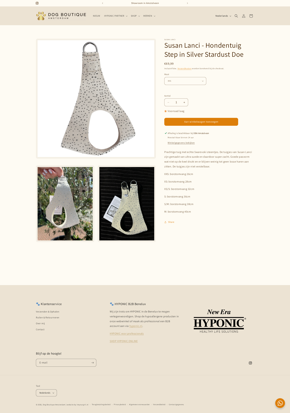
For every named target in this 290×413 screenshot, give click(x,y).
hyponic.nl (135, 326)
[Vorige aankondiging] (102, 3)
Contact (40, 329)
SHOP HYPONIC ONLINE (124, 341)
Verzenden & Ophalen (47, 311)
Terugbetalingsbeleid (101, 404)
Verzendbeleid (159, 404)
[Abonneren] (92, 363)
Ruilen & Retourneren (47, 317)
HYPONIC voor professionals (127, 333)
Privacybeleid (120, 404)
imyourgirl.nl (82, 404)
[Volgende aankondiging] (187, 3)
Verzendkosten (185, 68)
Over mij (40, 323)
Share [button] (171, 221)
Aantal (167, 95)
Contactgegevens (176, 404)
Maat (166, 74)
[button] (115, 15)
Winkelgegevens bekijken (181, 142)
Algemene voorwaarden (139, 404)
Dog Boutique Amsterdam (54, 404)
